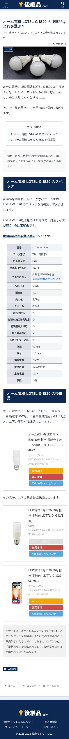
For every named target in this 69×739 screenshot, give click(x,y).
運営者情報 (51, 721)
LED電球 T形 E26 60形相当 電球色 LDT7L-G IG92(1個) (45, 515)
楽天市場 (37, 477)
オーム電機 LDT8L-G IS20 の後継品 (34, 139)
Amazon (37, 470)
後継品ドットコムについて (18, 721)
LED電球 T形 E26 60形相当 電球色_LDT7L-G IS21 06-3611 (45, 576)
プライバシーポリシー (18, 727)
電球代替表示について (48, 278)
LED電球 (11, 669)
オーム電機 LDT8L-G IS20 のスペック (36, 134)
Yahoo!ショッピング (44, 483)
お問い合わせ (51, 727)
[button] (62, 550)
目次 (30, 126)
